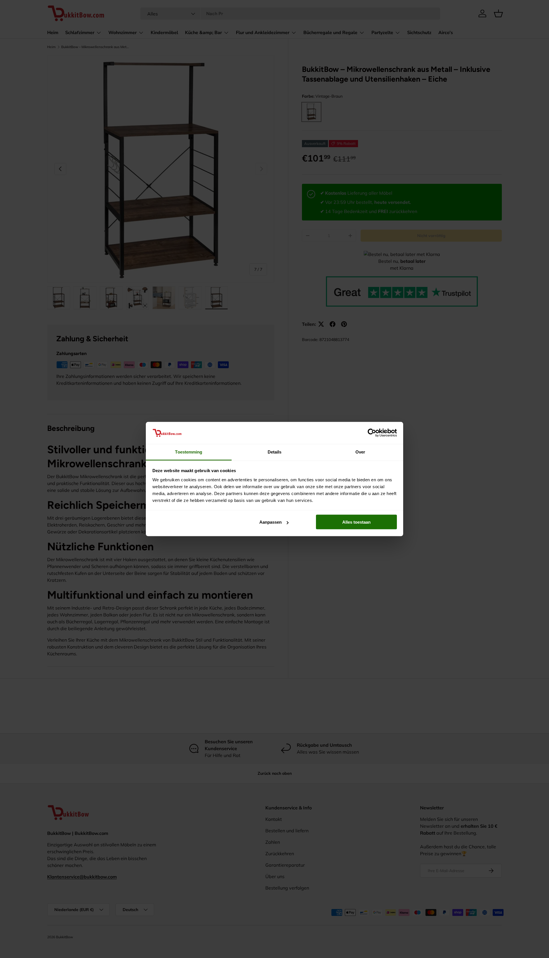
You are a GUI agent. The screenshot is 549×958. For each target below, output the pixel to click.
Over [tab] (360, 451)
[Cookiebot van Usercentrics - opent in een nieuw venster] (372, 433)
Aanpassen (270, 522)
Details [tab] (275, 451)
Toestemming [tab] (188, 451)
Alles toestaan (356, 522)
